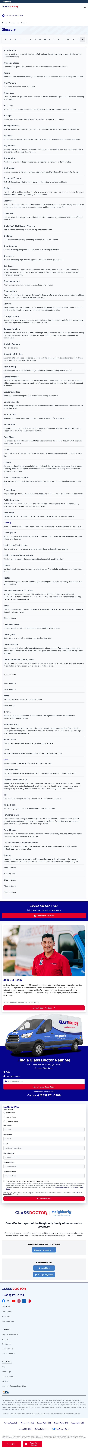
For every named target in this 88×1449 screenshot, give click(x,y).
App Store (45, 1268)
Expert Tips (6, 1372)
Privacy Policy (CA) (61, 1423)
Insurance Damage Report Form (14, 1386)
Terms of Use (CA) (27, 1423)
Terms (75, 1187)
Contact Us (6, 1344)
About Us (5, 1339)
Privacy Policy (7, 1194)
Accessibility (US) (77, 1423)
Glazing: (7, 523)
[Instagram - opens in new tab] (19, 1301)
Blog (3, 1367)
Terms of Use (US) (10, 1423)
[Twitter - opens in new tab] (8, 1301)
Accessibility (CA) (25, 1429)
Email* (5, 1144)
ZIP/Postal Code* (9, 1172)
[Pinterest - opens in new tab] (29, 1301)
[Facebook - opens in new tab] (3, 1301)
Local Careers (7, 1349)
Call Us (12, 1444)
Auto (8, 1072)
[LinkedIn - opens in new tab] (24, 1301)
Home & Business (13, 1076)
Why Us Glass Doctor (10, 1334)
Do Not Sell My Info (41, 1429)
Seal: (6, 760)
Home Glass (11, 1117)
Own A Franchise (8, 1354)
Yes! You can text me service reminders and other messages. (27, 1181)
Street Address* (9, 1162)
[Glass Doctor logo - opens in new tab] (31, 1213)
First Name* (7, 1125)
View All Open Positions (42, 1008)
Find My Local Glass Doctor (44, 1087)
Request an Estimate (45, 916)
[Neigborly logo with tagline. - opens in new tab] (62, 1213)
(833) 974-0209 (50, 1095)
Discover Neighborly (42, 1250)
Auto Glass (10, 1113)
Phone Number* (9, 1153)
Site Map (5, 1381)
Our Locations (7, 1376)
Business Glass (12, 1121)
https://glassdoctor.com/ (62, 1187)
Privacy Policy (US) (44, 1423)
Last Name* (7, 1135)
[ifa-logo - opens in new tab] (6, 1392)
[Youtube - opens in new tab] (13, 1301)
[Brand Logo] (44, 1288)
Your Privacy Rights (62, 1429)
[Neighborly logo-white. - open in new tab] (7, 2)
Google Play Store (45, 1275)
